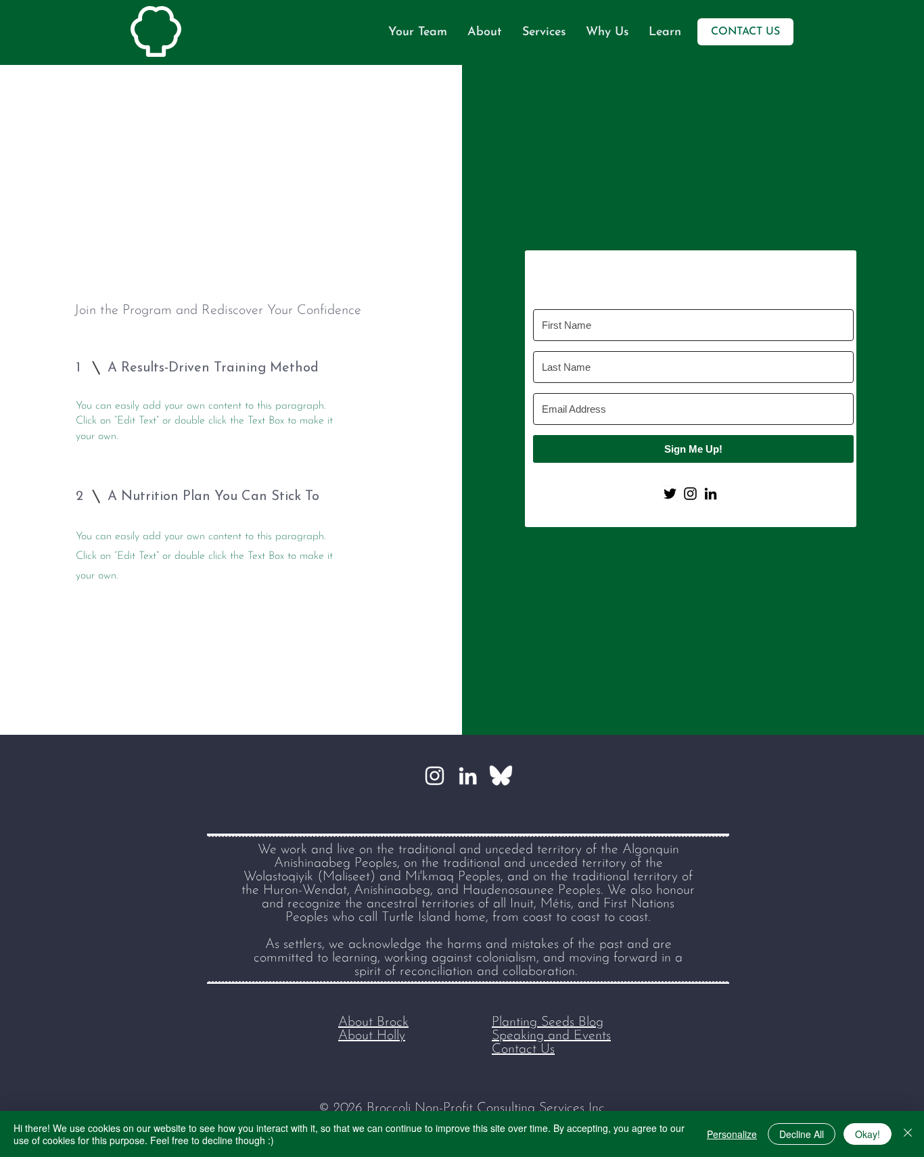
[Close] (908, 1134)
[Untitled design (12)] (500, 775)
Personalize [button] (732, 1134)
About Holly (371, 1036)
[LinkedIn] (467, 775)
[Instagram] (434, 775)
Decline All (801, 1134)
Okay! (867, 1134)
